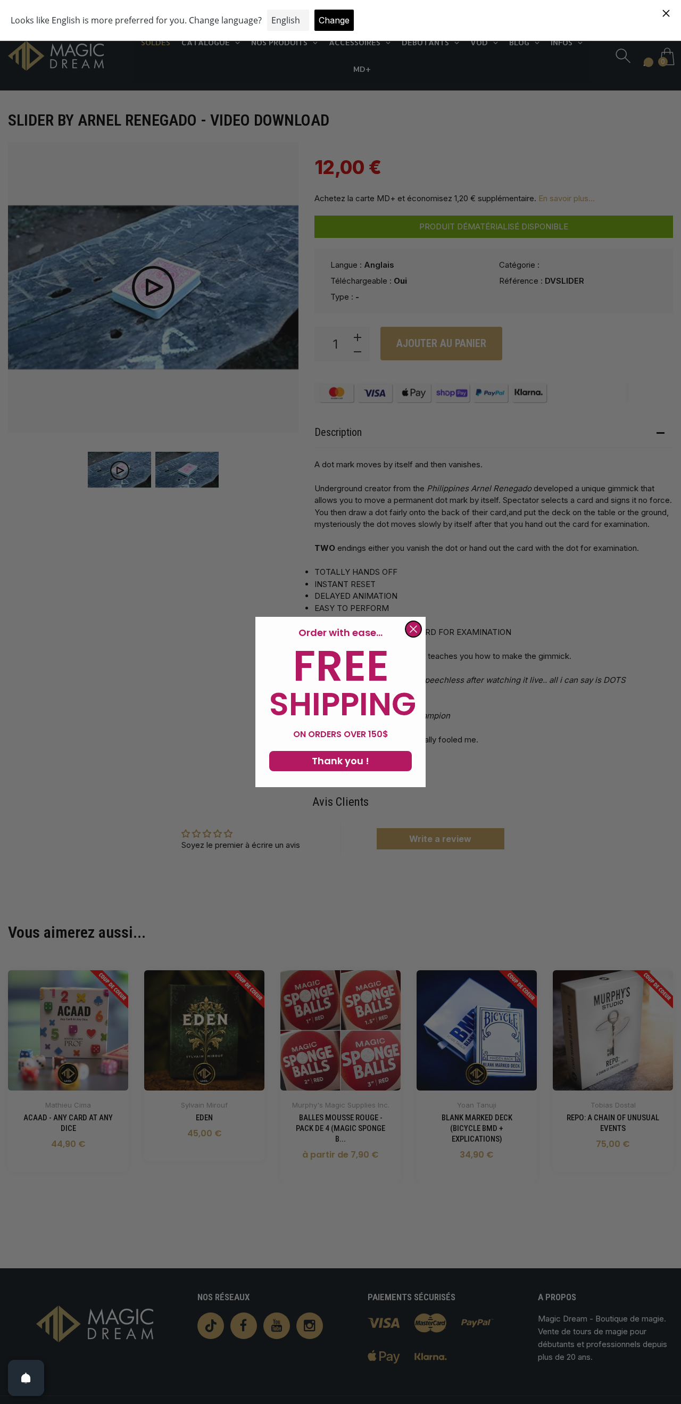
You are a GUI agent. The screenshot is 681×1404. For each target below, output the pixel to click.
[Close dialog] (413, 629)
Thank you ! (340, 760)
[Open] (26, 1378)
